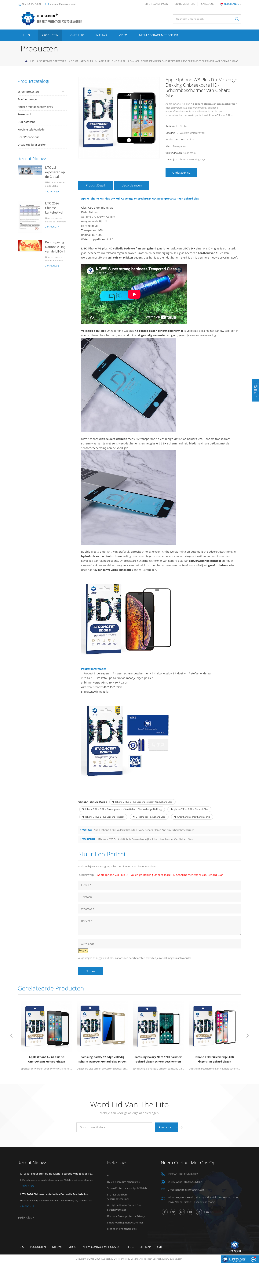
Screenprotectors (52, 61)
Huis (26, 35)
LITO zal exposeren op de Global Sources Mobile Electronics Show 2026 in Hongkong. (57, 1173)
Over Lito (77, 35)
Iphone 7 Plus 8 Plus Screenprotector (104, 816)
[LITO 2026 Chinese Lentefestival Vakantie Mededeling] (30, 216)
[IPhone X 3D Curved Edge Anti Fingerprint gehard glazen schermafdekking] (213, 1026)
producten (38, 1247)
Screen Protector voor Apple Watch (127, 1188)
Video (123, 35)
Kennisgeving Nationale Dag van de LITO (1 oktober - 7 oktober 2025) (55, 251)
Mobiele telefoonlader (32, 129)
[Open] (255, 390)
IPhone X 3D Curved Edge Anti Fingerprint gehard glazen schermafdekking (213, 1059)
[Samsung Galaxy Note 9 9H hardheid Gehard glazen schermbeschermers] (157, 1026)
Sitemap (145, 1247)
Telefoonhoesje (27, 99)
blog (129, 1247)
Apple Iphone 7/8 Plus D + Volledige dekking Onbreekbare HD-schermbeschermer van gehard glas (160, 875)
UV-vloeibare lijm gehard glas (123, 1182)
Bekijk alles (25, 1217)
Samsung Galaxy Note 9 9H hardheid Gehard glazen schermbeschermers (157, 1059)
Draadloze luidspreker (32, 144)
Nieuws (101, 35)
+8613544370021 (193, 1182)
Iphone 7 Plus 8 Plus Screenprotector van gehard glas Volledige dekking (123, 809)
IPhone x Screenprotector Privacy (126, 1216)
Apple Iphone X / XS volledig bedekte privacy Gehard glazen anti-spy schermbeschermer (144, 830)
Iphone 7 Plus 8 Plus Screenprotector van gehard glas (143, 801)
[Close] (255, 404)
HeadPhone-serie (28, 137)
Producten (50, 35)
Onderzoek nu (181, 172)
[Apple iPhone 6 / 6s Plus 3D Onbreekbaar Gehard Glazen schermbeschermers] (45, 1026)
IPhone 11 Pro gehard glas (122, 1228)
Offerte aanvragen (156, 3)
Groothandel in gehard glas (150, 816)
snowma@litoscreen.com (63, 3)
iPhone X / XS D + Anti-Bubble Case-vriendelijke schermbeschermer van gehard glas (145, 839)
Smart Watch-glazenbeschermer (125, 1222)
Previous (11, 1035)
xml (159, 1247)
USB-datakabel (27, 122)
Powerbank (25, 114)
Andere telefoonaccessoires (35, 107)
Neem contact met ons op (158, 35)
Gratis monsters (184, 3)
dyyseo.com (176, 1258)
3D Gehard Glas (82, 61)
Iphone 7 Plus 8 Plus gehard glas (190, 809)
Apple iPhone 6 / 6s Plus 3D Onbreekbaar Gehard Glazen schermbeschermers (45, 1059)
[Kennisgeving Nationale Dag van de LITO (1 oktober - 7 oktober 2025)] (30, 246)
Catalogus (207, 3)
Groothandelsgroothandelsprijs (193, 816)
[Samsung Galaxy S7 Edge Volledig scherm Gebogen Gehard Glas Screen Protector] (101, 1026)
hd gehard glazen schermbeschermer (158, 330)
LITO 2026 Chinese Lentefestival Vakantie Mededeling (54, 212)
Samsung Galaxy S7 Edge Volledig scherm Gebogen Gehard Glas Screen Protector (102, 1059)
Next (247, 1035)
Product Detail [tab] (95, 185)
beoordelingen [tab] (132, 185)
